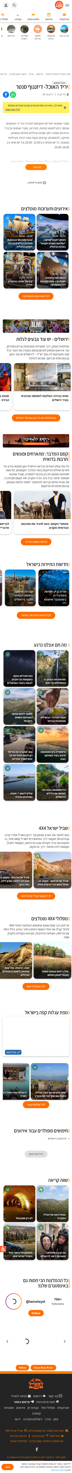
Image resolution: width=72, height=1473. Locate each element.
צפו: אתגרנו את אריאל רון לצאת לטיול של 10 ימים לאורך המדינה (20, 755)
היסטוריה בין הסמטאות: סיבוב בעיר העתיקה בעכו (53, 755)
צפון (55, 1419)
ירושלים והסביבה (32, 1419)
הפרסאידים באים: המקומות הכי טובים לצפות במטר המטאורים (20, 679)
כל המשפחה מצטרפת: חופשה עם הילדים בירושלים (53, 793)
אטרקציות (63, 1408)
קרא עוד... (36, 167)
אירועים (20, 1408)
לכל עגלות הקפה (36, 1104)
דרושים (37, 1396)
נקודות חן (33, 1408)
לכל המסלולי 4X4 (36, 986)
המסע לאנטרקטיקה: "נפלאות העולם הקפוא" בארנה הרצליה (53, 242)
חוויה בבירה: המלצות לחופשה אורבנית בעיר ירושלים (45, 398)
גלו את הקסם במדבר (36, 542)
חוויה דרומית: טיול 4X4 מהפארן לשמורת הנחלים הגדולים (16, 971)
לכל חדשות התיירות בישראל (36, 615)
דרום (18, 1419)
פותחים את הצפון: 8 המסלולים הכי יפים (55, 681)
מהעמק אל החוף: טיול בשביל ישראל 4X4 (21, 1254)
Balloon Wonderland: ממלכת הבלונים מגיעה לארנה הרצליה (20, 242)
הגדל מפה (11, 1052)
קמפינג (36, 1413)
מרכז (48, 1419)
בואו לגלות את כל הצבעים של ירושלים (36, 418)
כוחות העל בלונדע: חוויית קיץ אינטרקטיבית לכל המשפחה (53, 280)
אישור (7, 1467)
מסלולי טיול (48, 1408)
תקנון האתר (60, 1457)
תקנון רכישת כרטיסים (42, 1457)
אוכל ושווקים (59, 82)
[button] (68, 5)
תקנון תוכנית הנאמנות (19, 1457)
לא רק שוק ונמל (24, 1218)
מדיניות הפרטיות (58, 1470)
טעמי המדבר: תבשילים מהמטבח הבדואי (53, 719)
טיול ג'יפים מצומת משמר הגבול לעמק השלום (55, 973)
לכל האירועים (13, 109)
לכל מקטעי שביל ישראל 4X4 (36, 896)
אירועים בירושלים (57, 1138)
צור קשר (53, 1396)
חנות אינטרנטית (45, 1402)
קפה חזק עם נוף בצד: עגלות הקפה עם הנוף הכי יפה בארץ (50, 1094)
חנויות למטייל (19, 1396)
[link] (13, 94)
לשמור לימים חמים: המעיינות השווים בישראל (22, 717)
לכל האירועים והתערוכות (36, 296)
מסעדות (9, 1408)
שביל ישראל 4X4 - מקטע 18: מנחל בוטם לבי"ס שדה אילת (53, 882)
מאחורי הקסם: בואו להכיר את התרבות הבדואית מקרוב (45, 526)
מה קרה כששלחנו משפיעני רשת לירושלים (53, 1254)
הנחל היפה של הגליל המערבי (54, 1216)
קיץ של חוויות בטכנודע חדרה (20, 281)
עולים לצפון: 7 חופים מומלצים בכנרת (21, 795)
